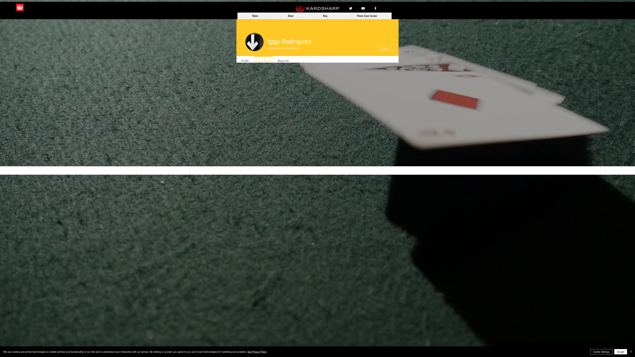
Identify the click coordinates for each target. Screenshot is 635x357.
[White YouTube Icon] (363, 8)
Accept (620, 351)
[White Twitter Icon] (351, 8)
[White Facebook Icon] (375, 8)
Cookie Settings (601, 351)
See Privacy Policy (257, 351)
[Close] (631, 351)
